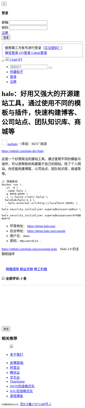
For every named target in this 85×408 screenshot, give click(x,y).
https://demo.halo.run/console (46, 231)
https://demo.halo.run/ (41, 226)
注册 (5, 32)
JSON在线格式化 (22, 386)
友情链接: (17, 363)
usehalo (13, 144)
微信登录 (12, 53)
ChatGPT (16, 59)
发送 (6, 329)
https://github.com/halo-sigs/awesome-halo (29, 249)
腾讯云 (15, 372)
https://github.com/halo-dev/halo (23, 151)
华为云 (15, 377)
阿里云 (15, 367)
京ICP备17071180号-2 (35, 404)
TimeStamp (17, 381)
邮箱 (5, 22)
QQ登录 (25, 53)
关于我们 (16, 354)
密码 (5, 27)
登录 (6, 37)
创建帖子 (16, 72)
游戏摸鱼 (16, 396)
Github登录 (39, 53)
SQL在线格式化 (21, 391)
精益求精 (26, 269)
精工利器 (40, 269)
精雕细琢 (12, 269)
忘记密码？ (53, 48)
